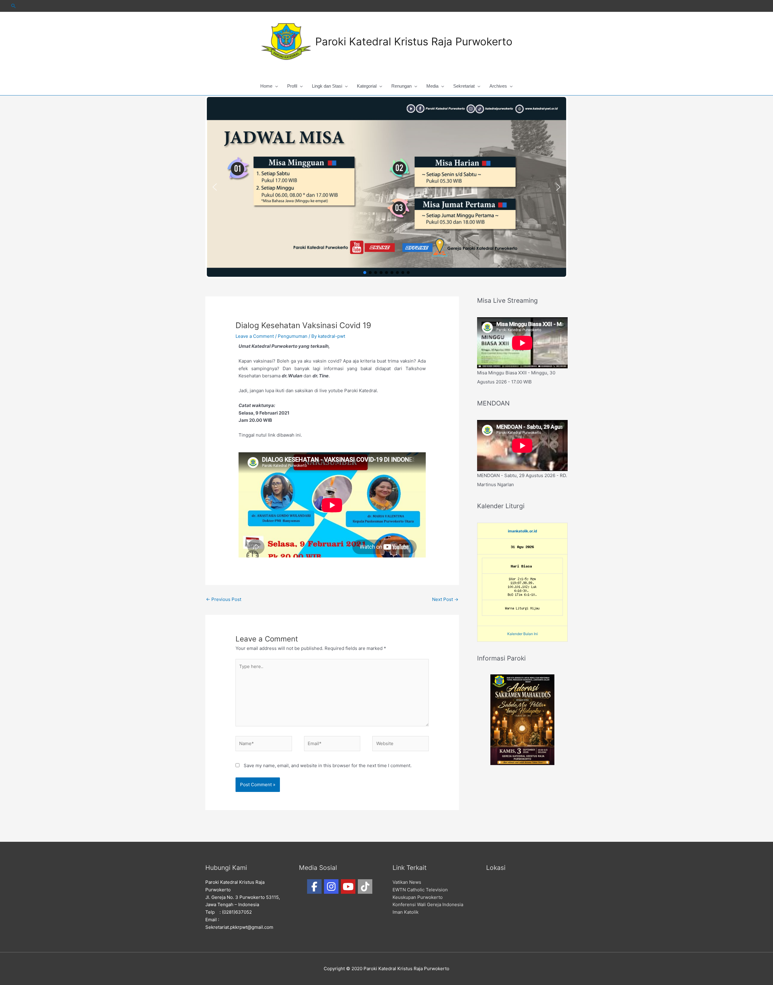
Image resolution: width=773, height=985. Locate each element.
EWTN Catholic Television (420, 890)
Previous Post (223, 599)
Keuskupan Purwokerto (418, 897)
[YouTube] (348, 886)
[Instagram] (331, 886)
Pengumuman (292, 336)
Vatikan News (407, 882)
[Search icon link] (14, 6)
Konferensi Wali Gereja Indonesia (428, 904)
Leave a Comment (255, 336)
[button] (215, 187)
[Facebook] (314, 886)
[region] (386, 186)
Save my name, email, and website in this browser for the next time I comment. (328, 765)
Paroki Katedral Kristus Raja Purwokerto (413, 41)
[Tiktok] (365, 886)
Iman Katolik (406, 912)
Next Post (445, 599)
